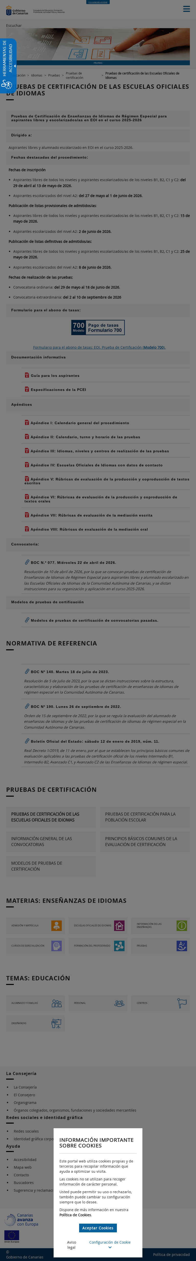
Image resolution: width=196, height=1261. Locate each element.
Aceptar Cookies (98, 1227)
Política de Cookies (75, 1214)
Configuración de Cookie (110, 1242)
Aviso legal (71, 1245)
